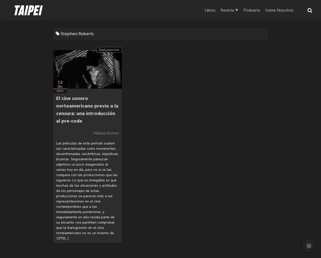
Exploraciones (109, 50)
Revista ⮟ (229, 10)
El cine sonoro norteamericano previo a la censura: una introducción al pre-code (87, 110)
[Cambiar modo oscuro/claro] (309, 246)
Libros (210, 10)
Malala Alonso (106, 133)
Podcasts (252, 10)
